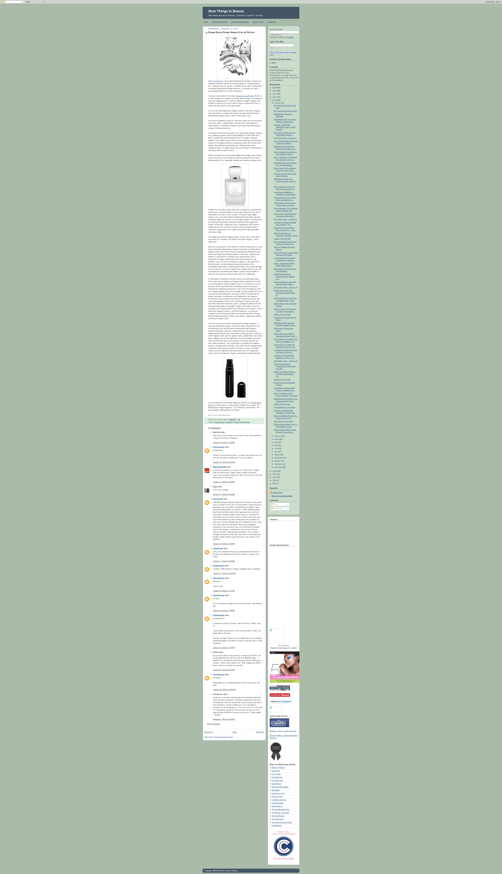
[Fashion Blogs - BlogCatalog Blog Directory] (284, 738)
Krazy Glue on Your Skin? (283, 421)
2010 (274, 91)
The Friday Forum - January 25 (285, 361)
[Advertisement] (280, 586)
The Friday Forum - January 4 (285, 138)
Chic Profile (276, 774)
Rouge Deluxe (277, 806)
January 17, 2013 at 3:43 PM (224, 544)
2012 (274, 97)
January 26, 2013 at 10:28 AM (224, 690)
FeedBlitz (290, 37)
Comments (277, 509)
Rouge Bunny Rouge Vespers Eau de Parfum (231, 32)
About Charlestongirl (219, 22)
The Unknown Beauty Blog (282, 822)
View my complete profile (282, 496)
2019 (274, 484)
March (277, 439)
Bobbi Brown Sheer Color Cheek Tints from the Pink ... (285, 181)
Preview (273, 37)
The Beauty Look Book (280, 813)
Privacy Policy (258, 22)
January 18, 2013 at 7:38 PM (224, 611)
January (277, 103)
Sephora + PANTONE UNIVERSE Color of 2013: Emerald (285, 127)
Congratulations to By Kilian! (284, 407)
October (277, 461)
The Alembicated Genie (280, 809)
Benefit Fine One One (282, 404)
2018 (274, 480)
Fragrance (229, 422)
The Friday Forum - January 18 (285, 287)
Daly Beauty (276, 784)
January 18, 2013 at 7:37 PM (224, 591)
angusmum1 (218, 499)
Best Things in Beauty (226, 11)
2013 (274, 100)
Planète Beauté (277, 803)
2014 (274, 471)
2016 (274, 477)
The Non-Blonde (278, 816)
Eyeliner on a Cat (278, 793)
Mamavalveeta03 (219, 467)
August (277, 455)
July (276, 452)
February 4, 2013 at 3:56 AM (224, 719)
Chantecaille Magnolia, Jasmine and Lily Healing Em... (284, 276)
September (278, 458)
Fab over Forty (277, 797)
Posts (275, 504)
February (278, 436)
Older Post (260, 732)
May (276, 445)
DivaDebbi (275, 790)
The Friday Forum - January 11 (285, 219)
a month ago (218, 81)
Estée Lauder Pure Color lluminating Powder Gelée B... (284, 293)
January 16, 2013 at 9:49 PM (224, 482)
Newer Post (208, 732)
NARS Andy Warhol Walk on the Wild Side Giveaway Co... (284, 374)
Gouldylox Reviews (279, 800)
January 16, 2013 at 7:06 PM (224, 443)
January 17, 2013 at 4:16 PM (224, 561)
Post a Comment (213, 724)
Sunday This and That (282, 239)
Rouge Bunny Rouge (242, 422)
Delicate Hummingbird (280, 787)
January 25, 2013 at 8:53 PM (224, 670)
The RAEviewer (278, 819)
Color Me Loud (277, 780)
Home (206, 22)
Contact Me (271, 22)
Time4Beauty (277, 826)
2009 (274, 88)
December (278, 467)
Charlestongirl (219, 422)
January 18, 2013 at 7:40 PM (224, 648)
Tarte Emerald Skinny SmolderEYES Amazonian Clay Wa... (285, 366)
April (276, 442)
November (278, 464)
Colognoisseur (277, 777)
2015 (274, 474)
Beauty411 (276, 771)
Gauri (215, 487)
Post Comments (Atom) (224, 737)
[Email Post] (238, 419)
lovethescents (218, 566)
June (276, 449)
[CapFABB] (284, 860)
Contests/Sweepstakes (240, 22)
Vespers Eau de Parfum (245, 96)
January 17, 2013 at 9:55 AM (224, 494)
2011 (274, 94)
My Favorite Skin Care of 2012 (285, 111)
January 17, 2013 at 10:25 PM (224, 573)
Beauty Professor (278, 768)
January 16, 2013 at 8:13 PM (224, 462)
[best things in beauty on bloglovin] (281, 703)
